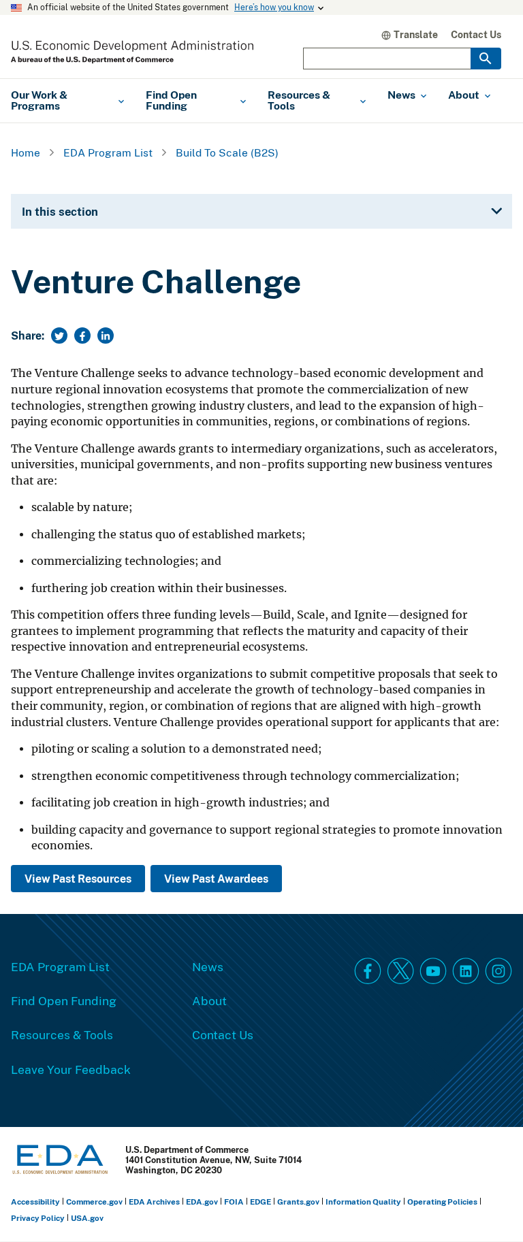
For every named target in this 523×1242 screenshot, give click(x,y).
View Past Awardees (216, 878)
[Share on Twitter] (59, 335)
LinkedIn (465, 971)
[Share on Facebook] (82, 335)
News (207, 966)
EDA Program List (108, 152)
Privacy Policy (38, 1218)
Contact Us (476, 34)
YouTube (433, 971)
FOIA (234, 1201)
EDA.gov (202, 1201)
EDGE (260, 1201)
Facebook (367, 971)
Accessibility (35, 1201)
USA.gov (87, 1218)
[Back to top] (488, 1207)
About (209, 1000)
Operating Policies (442, 1201)
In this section (60, 211)
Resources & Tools (62, 1034)
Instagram (498, 971)
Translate (416, 34)
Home (25, 152)
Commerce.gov (94, 1201)
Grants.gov (298, 1201)
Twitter (400, 971)
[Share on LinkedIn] (105, 335)
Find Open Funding (63, 1000)
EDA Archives (154, 1201)
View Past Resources (78, 878)
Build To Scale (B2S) (227, 152)
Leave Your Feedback (71, 1069)
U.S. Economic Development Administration (132, 52)
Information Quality (363, 1201)
